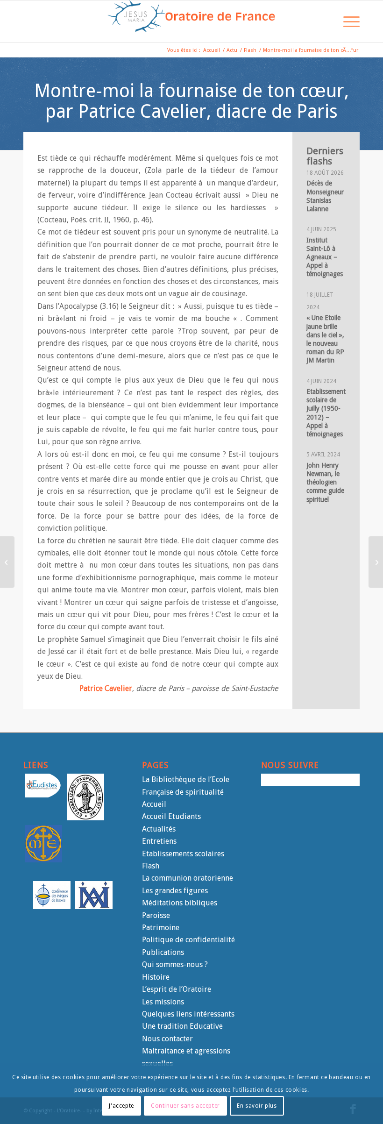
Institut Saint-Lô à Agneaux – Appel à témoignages (324, 257)
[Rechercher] (325, 21)
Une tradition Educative (182, 1026)
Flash (150, 865)
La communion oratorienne (187, 878)
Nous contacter (167, 1038)
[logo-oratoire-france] (191, 21)
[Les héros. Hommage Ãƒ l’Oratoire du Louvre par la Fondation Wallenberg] (376, 562)
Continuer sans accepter (185, 1106)
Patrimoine (160, 927)
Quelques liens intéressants (188, 1014)
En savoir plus (257, 1106)
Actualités (159, 829)
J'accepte (121, 1106)
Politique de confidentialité (188, 939)
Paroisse (156, 915)
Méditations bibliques (179, 902)
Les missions (163, 1001)
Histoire (156, 977)
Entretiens (159, 841)
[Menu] (347, 21)
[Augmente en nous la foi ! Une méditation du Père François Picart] (7, 562)
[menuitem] (325, 21)
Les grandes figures (175, 890)
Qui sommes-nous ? (175, 964)
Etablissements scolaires (183, 853)
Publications (163, 952)
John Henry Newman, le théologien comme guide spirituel (325, 482)
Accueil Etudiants (171, 816)
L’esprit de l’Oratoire (176, 989)
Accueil (154, 804)
